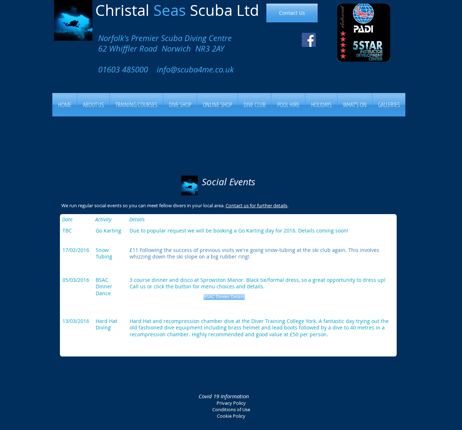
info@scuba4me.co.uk (195, 69)
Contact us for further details (256, 205)
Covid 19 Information (224, 396)
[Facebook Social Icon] (309, 40)
